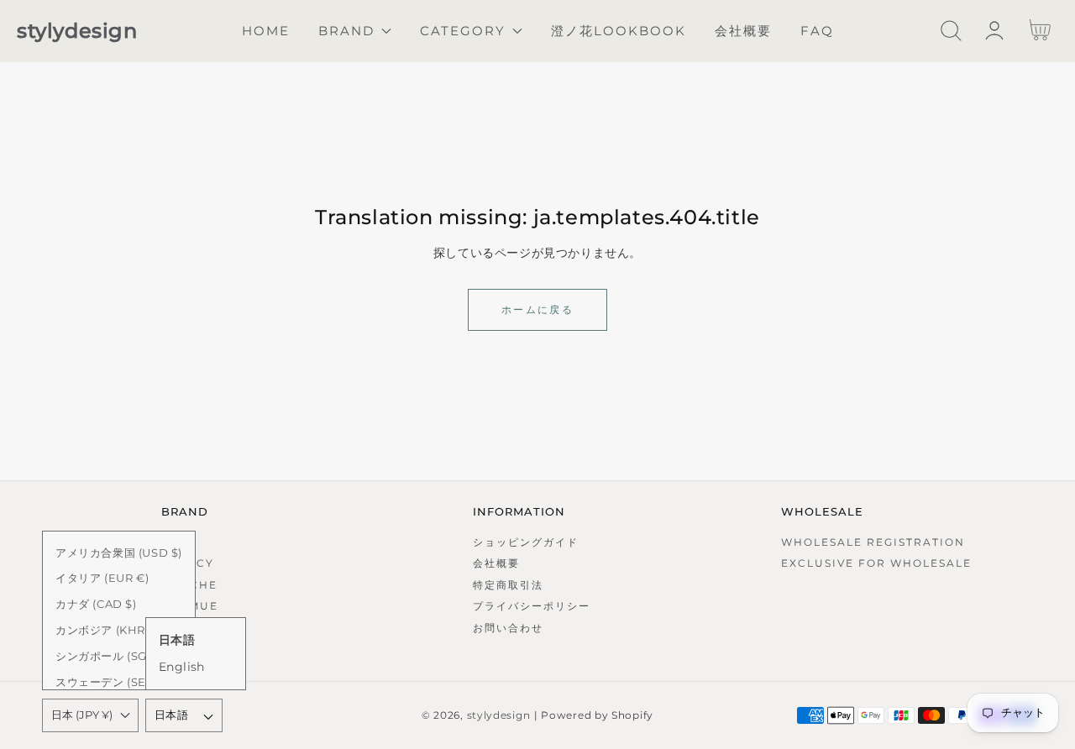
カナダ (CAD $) (96, 603)
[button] (951, 30)
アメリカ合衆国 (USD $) (118, 552)
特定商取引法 (508, 585)
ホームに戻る (537, 309)
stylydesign (499, 715)
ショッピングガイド (526, 542)
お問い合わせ (508, 627)
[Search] (951, 30)
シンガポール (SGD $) (112, 656)
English (182, 666)
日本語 (171, 714)
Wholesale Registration (873, 542)
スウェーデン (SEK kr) (114, 682)
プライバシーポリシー (531, 606)
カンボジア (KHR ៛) (105, 629)
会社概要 (496, 563)
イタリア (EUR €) (102, 577)
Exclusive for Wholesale (876, 563)
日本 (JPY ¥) (82, 714)
